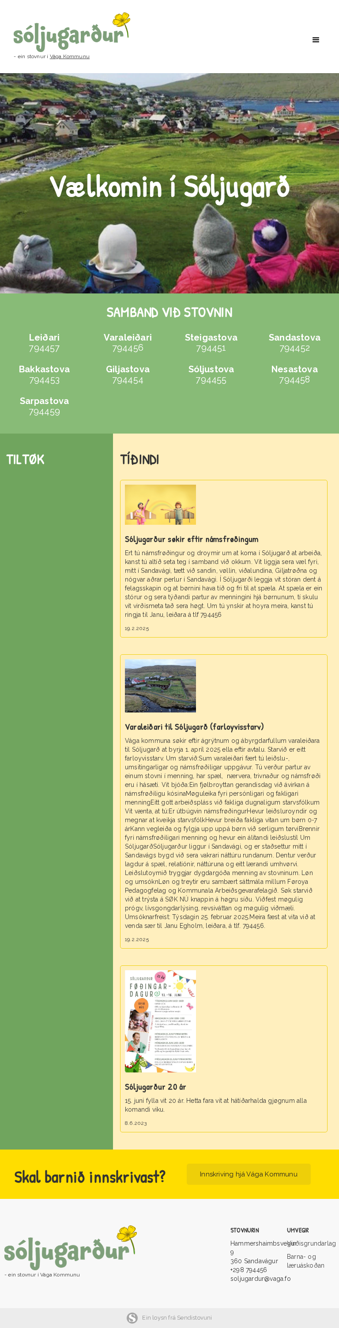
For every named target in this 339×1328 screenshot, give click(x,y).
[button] (316, 40)
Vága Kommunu (70, 56)
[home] (81, 32)
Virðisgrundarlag (311, 1243)
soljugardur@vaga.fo (260, 1278)
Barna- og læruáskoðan (305, 1261)
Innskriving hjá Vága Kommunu (249, 1174)
